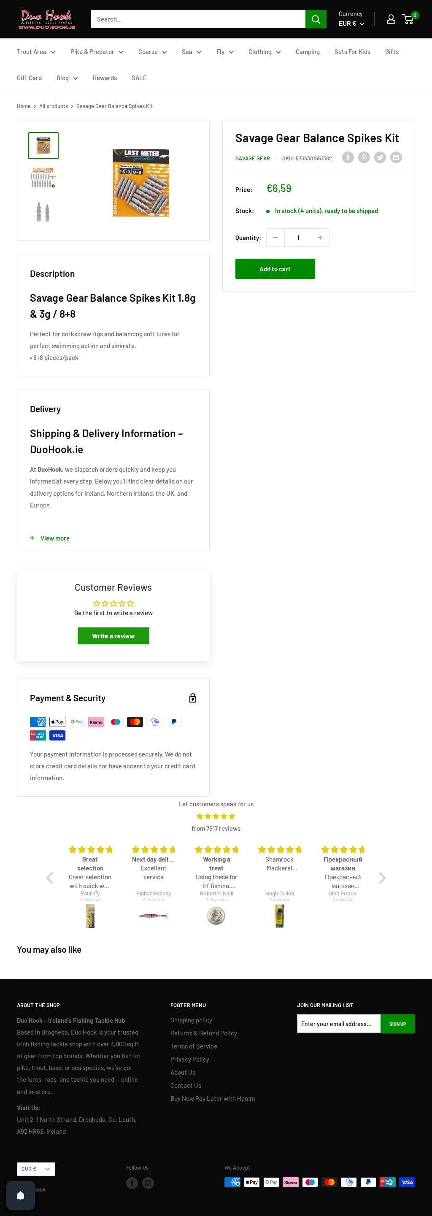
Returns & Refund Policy (203, 1033)
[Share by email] (396, 157)
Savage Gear (252, 158)
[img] (216, 816)
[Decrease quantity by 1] (275, 237)
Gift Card (29, 77)
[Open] (20, 1195)
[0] (408, 19)
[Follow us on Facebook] (132, 1183)
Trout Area (31, 51)
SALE (139, 77)
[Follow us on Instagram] (148, 1183)
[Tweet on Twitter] (380, 157)
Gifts (392, 51)
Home (24, 106)
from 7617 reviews (216, 828)
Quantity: (248, 237)
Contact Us (185, 1085)
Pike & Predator (92, 51)
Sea (187, 51)
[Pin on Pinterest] (364, 157)
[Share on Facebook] (348, 157)
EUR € (29, 1168)
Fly (220, 51)
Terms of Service (193, 1046)
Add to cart (275, 269)
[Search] (316, 19)
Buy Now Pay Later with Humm (212, 1098)
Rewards (105, 77)
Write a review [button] (113, 636)
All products (53, 106)
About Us (182, 1072)
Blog (63, 77)
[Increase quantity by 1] (320, 237)
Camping (308, 51)
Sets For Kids (352, 51)
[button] (52, 878)
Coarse (148, 51)
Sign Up (397, 1024)
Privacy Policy (189, 1059)
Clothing (260, 51)
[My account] (391, 19)
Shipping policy (191, 1020)
